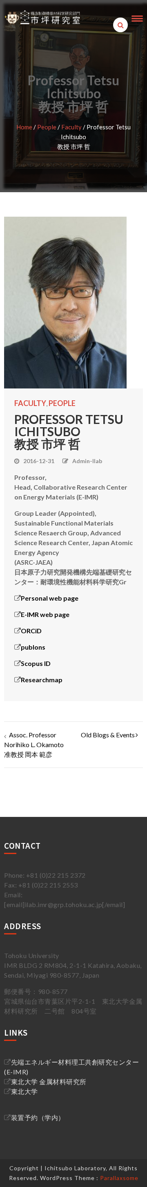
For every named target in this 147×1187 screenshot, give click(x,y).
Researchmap (41, 679)
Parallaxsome (119, 1177)
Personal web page (49, 598)
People (46, 127)
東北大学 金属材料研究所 (49, 1081)
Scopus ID (36, 663)
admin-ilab (87, 460)
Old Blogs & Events (108, 735)
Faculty (71, 127)
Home (24, 127)
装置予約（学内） (38, 1117)
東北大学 (24, 1091)
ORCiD (31, 631)
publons (33, 647)
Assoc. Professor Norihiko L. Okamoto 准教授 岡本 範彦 (34, 744)
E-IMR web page (45, 614)
